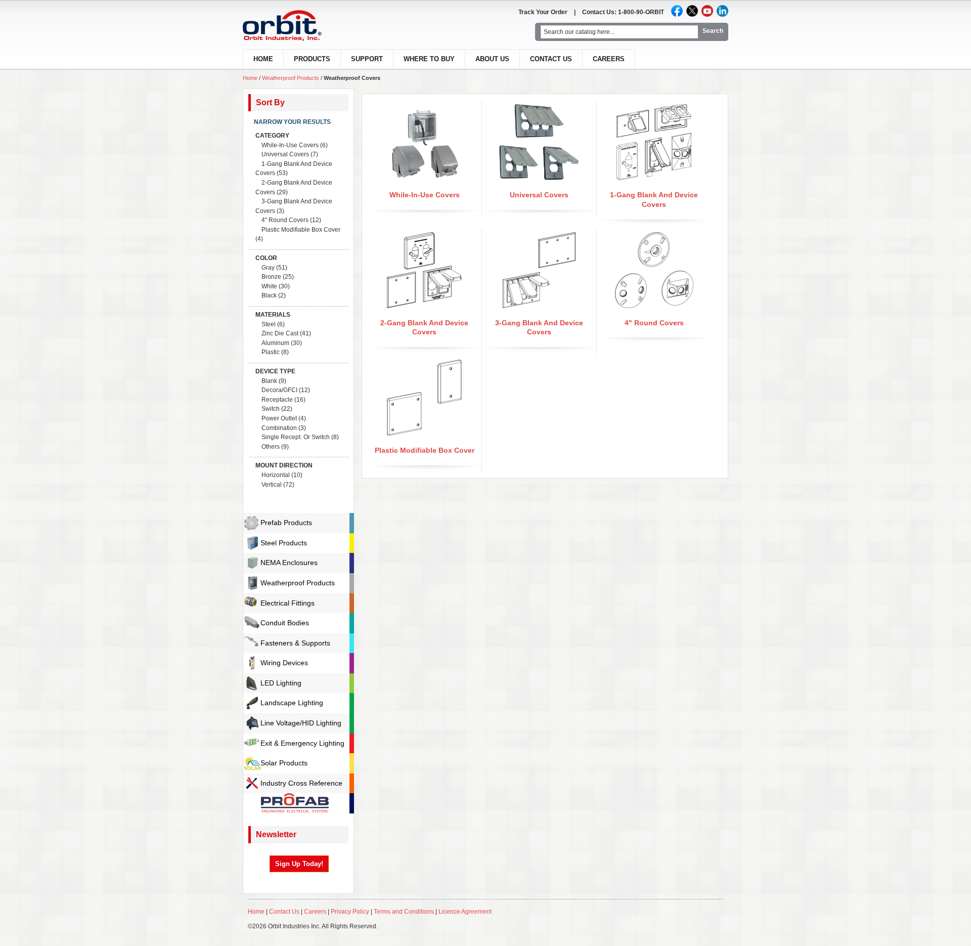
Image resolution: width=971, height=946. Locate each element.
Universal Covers (539, 195)
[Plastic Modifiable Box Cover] (424, 364)
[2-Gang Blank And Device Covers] (424, 236)
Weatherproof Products (290, 78)
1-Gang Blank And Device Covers (293, 168)
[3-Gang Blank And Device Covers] (539, 236)
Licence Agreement (465, 911)
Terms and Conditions (404, 911)
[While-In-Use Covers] (424, 108)
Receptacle (277, 399)
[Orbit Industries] (291, 25)
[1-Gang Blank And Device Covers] (653, 108)
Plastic (270, 352)
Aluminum (275, 343)
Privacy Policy (350, 911)
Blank (269, 380)
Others (270, 446)
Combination (279, 428)
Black (269, 295)
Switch (270, 408)
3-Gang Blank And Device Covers (293, 206)
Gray (268, 267)
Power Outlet (279, 418)
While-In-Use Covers (424, 195)
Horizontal (275, 475)
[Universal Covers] (539, 108)
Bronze (271, 276)
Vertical (271, 484)
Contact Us (551, 59)
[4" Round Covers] (654, 236)
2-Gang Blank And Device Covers (293, 187)
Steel (268, 324)
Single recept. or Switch (295, 437)
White (269, 286)
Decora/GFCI (279, 390)
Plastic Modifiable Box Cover (424, 450)
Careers (609, 59)
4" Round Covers (654, 323)
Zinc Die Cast (279, 333)
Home (250, 78)
